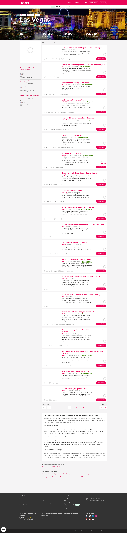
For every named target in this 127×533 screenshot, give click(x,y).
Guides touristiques (47, 503)
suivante (101, 407)
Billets (44, 474)
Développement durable (26, 503)
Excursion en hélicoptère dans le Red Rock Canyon (30, 68)
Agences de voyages (69, 503)
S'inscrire (103, 2)
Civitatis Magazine (46, 501)
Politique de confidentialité (96, 530)
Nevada (37, 15)
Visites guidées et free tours (50, 477)
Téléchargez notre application (51, 513)
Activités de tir (80, 474)
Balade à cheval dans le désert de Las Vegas (29, 96)
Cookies (106, 530)
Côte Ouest (31, 15)
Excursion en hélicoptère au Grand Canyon (28, 81)
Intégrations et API (69, 505)
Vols (49, 474)
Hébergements (68, 507)
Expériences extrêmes (66, 477)
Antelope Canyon (68, 467)
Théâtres (83, 477)
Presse (21, 501)
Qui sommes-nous (24, 499)
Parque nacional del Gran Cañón (51, 467)
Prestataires (66, 499)
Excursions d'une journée (66, 474)
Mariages (55, 474)
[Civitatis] (24, 2)
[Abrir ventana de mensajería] (3, 529)
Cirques (88, 474)
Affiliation (66, 501)
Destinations (45, 499)
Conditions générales (77, 530)
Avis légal (86, 530)
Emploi (65, 509)
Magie (77, 477)
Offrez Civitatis (23, 505)
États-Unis (23, 15)
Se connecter (93, 2)
